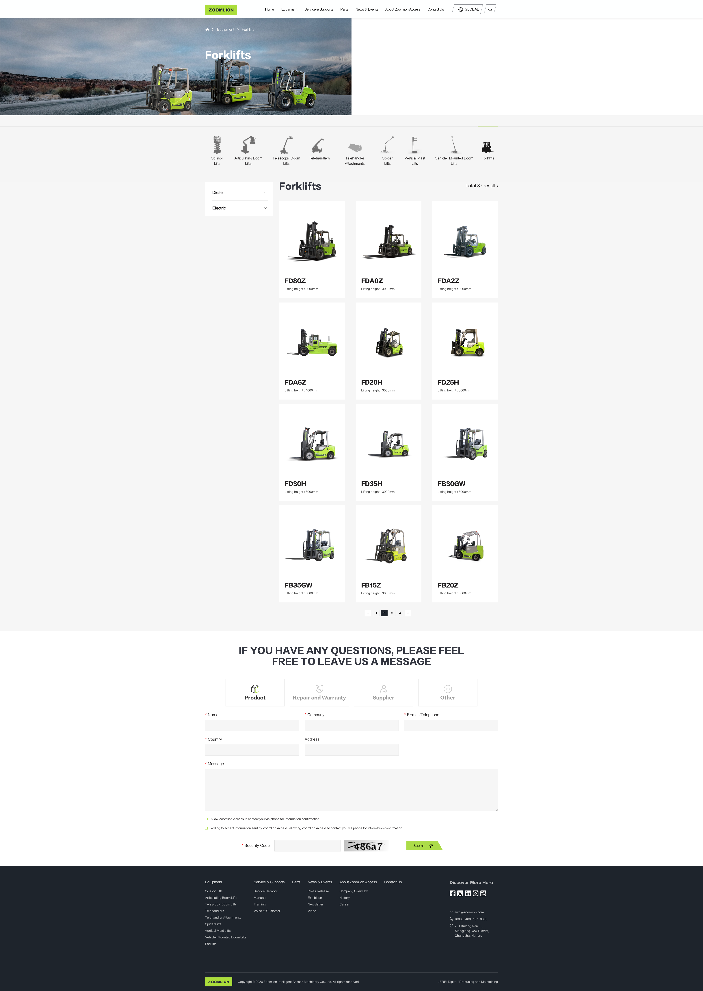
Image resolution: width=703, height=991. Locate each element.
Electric (219, 208)
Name (211, 715)
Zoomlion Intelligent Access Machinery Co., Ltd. (298, 981)
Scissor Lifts (214, 891)
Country (213, 739)
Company (314, 715)
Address (312, 739)
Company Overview (353, 891)
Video (312, 911)
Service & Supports (318, 9)
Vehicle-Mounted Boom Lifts (225, 937)
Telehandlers (319, 158)
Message (214, 764)
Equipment (289, 9)
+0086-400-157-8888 (470, 919)
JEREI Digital (447, 981)
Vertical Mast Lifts (218, 930)
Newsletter (315, 904)
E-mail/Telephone (421, 715)
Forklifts (248, 29)
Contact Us (435, 9)
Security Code (256, 845)
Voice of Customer (267, 911)
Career (344, 904)
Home (269, 9)
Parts (344, 9)
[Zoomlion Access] (221, 10)
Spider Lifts (213, 924)
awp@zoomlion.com (469, 912)
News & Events (367, 9)
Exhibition (315, 897)
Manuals (260, 897)
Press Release (318, 891)
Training (260, 904)
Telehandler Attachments (223, 917)
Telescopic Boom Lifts (221, 904)
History (344, 897)
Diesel (218, 192)
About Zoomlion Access (402, 9)
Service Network (266, 891)
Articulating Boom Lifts (221, 897)
